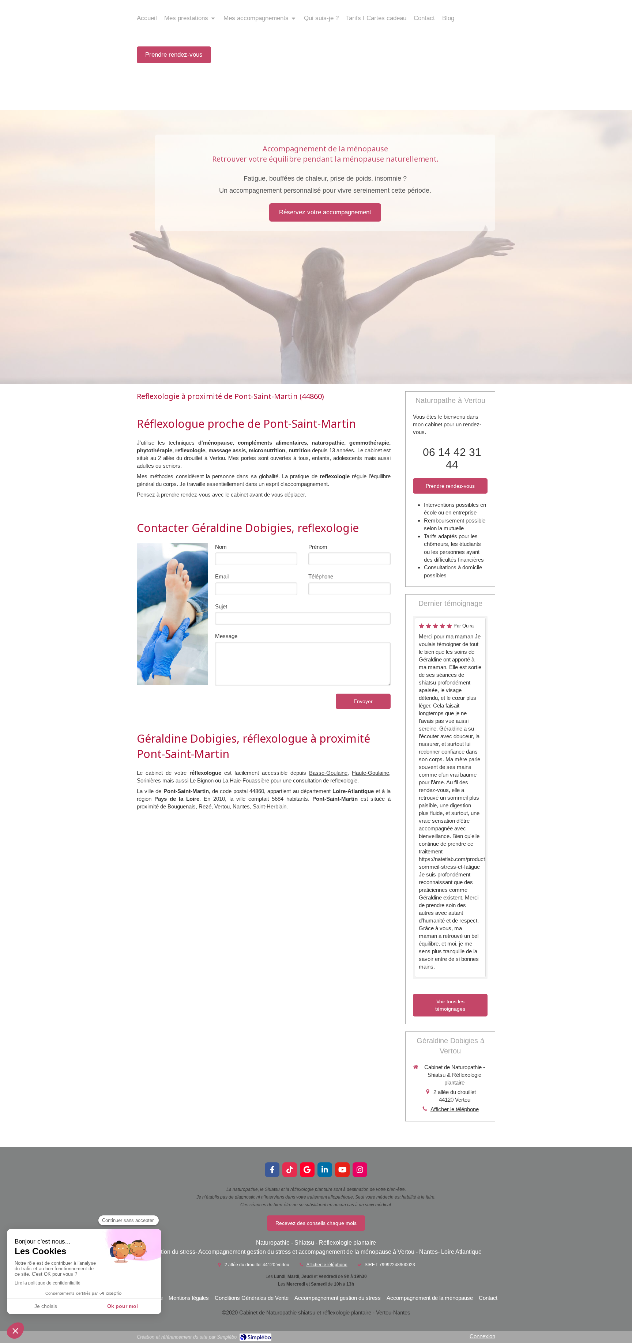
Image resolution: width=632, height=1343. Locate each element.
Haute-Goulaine (370, 773)
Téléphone (320, 576)
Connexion (482, 1336)
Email (222, 576)
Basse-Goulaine (328, 773)
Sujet (221, 606)
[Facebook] (272, 1169)
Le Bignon (202, 780)
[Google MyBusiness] (307, 1169)
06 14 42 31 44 (452, 458)
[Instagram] (360, 1169)
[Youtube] (342, 1169)
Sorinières (149, 780)
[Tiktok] (289, 1169)
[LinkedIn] (324, 1169)
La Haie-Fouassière (245, 780)
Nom (221, 547)
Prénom (317, 547)
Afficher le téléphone (454, 1109)
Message (226, 636)
